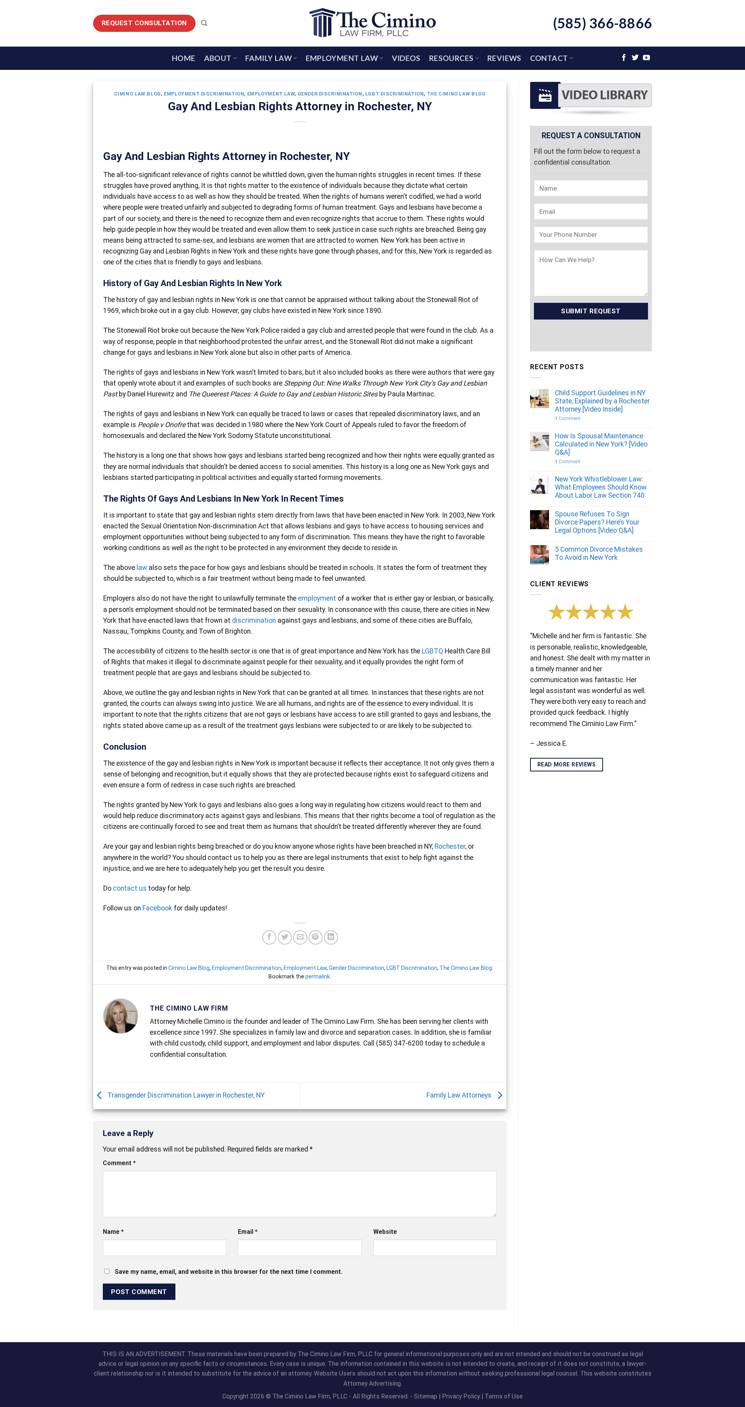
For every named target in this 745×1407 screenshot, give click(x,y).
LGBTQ (432, 651)
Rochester (450, 846)
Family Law (268, 58)
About (218, 58)
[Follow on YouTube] (646, 58)
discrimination (254, 620)
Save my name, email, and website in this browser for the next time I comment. (229, 1271)
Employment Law (342, 58)
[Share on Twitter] (285, 937)
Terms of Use (504, 1396)
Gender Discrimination (330, 94)
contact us (130, 888)
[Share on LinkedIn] (331, 937)
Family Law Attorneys (459, 1095)
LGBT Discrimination (394, 94)
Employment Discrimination (204, 94)
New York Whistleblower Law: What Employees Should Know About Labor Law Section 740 (600, 487)
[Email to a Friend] (300, 937)
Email (248, 1231)
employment (317, 598)
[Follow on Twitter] (635, 58)
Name (113, 1231)
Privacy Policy (461, 1396)
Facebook (157, 908)
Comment (119, 1163)
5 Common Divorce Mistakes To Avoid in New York (599, 553)
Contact (549, 58)
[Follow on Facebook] (623, 58)
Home (184, 58)
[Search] (204, 23)
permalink (317, 976)
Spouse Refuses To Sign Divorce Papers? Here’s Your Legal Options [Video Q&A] (597, 522)
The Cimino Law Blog (456, 94)
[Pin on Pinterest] (315, 937)
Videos (406, 58)
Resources (451, 58)
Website (385, 1231)
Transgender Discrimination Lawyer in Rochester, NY (185, 1095)
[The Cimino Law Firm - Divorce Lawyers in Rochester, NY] (372, 23)
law (142, 567)
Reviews (504, 58)
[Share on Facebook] (269, 937)
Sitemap (425, 1396)
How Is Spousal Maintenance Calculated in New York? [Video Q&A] (601, 444)
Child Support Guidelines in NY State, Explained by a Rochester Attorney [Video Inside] (602, 401)
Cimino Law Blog (137, 94)
